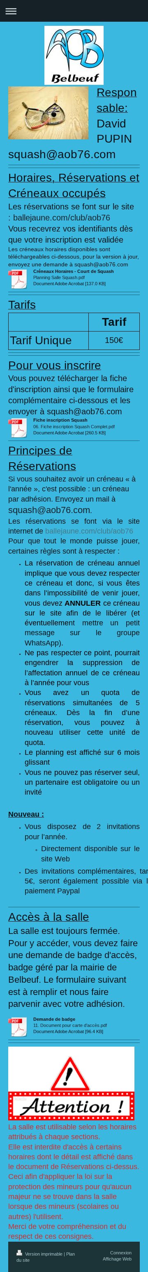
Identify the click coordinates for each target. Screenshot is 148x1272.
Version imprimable (44, 1254)
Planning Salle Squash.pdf (59, 277)
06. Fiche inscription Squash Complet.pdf (74, 426)
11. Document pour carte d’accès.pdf (70, 1025)
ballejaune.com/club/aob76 (61, 217)
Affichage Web (117, 1258)
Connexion (121, 1252)
